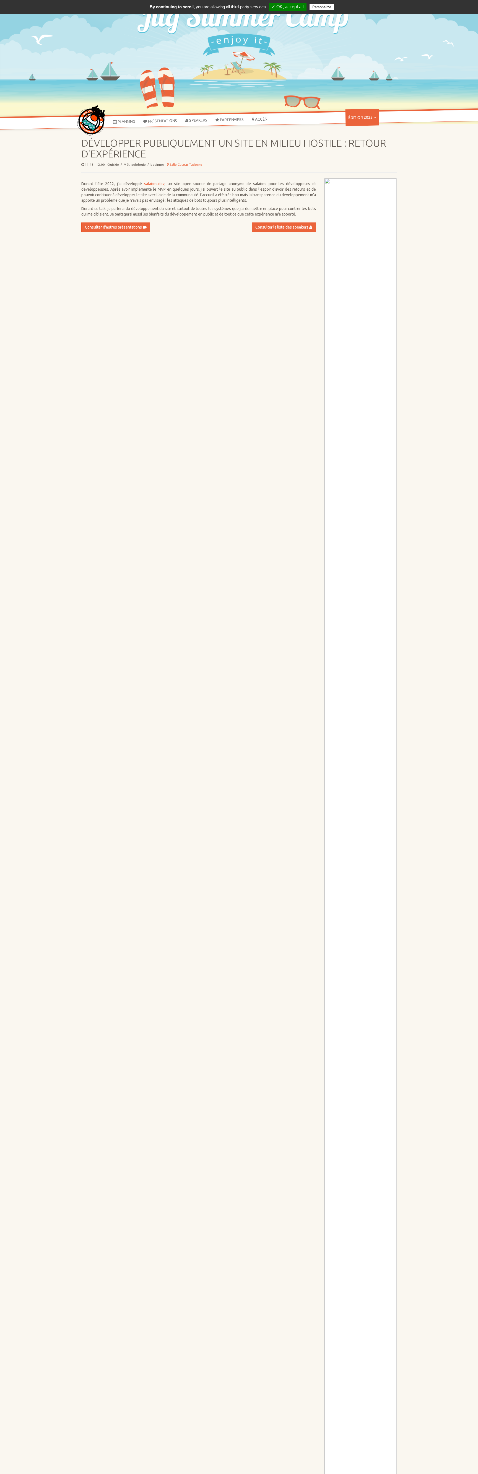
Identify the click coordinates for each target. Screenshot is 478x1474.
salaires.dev (154, 184)
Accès (260, 119)
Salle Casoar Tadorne (185, 164)
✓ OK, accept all (288, 6)
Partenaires (231, 119)
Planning (126, 121)
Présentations (162, 120)
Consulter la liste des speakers (282, 227)
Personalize (321, 7)
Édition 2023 (360, 117)
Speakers (197, 120)
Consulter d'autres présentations (114, 227)
